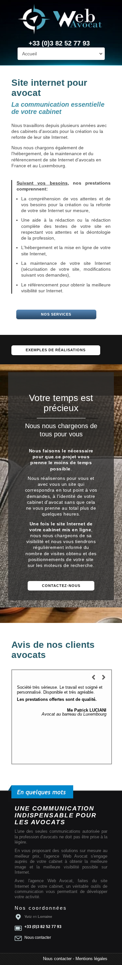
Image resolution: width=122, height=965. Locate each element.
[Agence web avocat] (61, 19)
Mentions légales (91, 958)
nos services (56, 314)
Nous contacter (37, 937)
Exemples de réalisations (56, 350)
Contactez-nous (61, 586)
